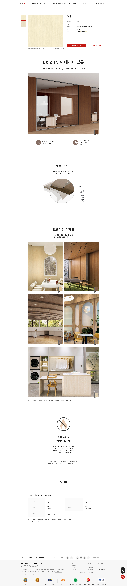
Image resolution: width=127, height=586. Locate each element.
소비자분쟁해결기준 (89, 570)
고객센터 (74, 563)
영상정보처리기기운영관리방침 (86, 572)
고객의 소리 (90, 565)
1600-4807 (24, 563)
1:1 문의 (74, 569)
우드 (90, 9)
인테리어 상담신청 (76, 46)
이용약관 (104, 567)
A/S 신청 (91, 567)
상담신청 (123, 571)
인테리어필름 (85, 9)
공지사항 (74, 565)
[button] (104, 17)
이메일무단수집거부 (89, 563)
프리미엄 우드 (96, 9)
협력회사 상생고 (103, 565)
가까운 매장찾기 (97, 46)
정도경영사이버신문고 (101, 563)
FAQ (75, 567)
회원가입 (102, 3)
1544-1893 (37, 563)
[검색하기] (92, 3)
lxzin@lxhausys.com (32, 574)
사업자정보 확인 (59, 571)
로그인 (97, 3)
